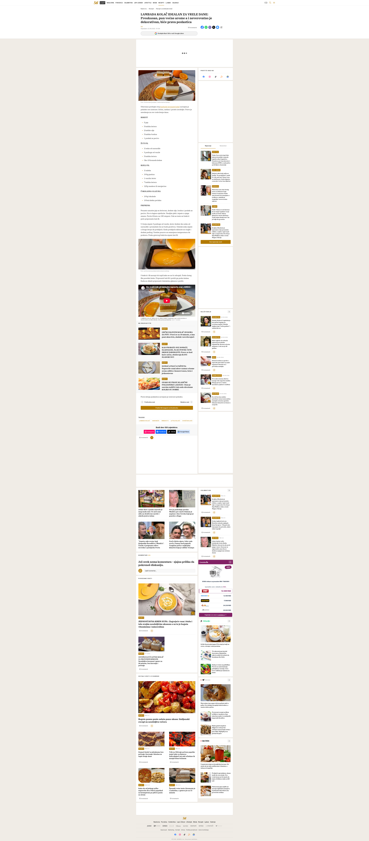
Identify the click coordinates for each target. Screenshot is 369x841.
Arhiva (183, 830)
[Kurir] (149, 826)
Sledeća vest (184, 402)
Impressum (164, 830)
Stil (142, 26)
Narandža (155, 420)
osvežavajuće (187, 420)
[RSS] (222, 76)
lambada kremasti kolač (170, 107)
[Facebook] (204, 76)
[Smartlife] (193, 826)
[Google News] (228, 76)
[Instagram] (210, 76)
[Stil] (96, 3)
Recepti (151, 9)
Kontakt (177, 830)
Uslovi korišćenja (203, 830)
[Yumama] (209, 826)
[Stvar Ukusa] (219, 826)
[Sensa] (201, 826)
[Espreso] (165, 826)
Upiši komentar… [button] (151, 571)
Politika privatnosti (191, 830)
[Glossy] (178, 826)
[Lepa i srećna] (185, 826)
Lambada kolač (144, 420)
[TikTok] (216, 76)
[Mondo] (157, 826)
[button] (192, 27)
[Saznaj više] (229, 621)
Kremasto (165, 420)
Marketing (171, 830)
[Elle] (172, 826)
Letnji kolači (175, 420)
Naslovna (144, 9)
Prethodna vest (150, 402)
